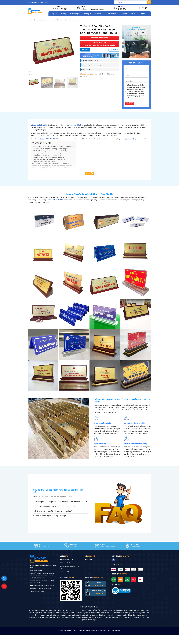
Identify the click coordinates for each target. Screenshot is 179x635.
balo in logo (87, 610)
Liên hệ (124, 14)
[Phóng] (30, 73)
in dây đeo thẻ (112, 617)
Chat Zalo (114, 50)
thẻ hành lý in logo (81, 617)
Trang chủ (53, 14)
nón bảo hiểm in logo (101, 613)
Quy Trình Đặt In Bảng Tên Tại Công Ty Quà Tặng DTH (51, 149)
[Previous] (31, 50)
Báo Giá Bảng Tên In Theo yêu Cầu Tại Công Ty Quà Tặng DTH (53, 146)
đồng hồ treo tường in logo (102, 610)
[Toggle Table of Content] (72, 143)
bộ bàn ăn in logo (59, 613)
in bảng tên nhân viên (44, 617)
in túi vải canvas (143, 617)
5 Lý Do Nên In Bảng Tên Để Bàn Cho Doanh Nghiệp (50, 151)
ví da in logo (111, 615)
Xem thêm (89, 173)
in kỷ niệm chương (45, 613)
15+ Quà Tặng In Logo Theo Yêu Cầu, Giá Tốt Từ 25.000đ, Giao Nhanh (58, 20)
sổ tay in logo (118, 610)
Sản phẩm (97, 14)
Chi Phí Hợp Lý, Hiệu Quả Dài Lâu (45, 161)
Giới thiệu (63, 14)
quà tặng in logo (130, 139)
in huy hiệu (93, 617)
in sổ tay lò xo (124, 617)
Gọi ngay (85, 50)
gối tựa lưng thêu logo (98, 615)
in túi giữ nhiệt (122, 615)
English (142, 14)
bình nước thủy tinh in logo (72, 610)
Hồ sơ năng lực (75, 14)
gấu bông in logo (68, 617)
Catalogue (87, 14)
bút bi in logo (54, 615)
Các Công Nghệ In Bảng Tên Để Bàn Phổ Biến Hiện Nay (51, 168)
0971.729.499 (99, 593)
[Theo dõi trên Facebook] (113, 559)
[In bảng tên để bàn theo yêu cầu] (43, 221)
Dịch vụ (132, 14)
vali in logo (56, 617)
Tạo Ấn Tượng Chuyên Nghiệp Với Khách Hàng (50, 157)
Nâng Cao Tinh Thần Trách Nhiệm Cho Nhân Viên (51, 159)
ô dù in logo (128, 610)
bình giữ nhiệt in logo (36, 610)
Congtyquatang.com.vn (44, 588)
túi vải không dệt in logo (119, 613)
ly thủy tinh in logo (135, 613)
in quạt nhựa (44, 615)
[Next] (75, 50)
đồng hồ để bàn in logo (136, 615)
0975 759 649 (62, 9)
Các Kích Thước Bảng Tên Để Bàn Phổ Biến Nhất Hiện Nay (52, 166)
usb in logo (102, 617)
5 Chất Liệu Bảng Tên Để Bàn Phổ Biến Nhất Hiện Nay (51, 163)
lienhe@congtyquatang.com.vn (92, 9)
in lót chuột (84, 615)
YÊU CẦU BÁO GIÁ (100, 44)
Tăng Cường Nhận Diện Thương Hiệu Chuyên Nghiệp (51, 153)
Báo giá (144, 8)
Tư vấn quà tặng (111, 14)
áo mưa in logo (139, 610)
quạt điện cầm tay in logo (76, 613)
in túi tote (133, 617)
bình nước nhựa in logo (53, 610)
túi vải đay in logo (89, 620)
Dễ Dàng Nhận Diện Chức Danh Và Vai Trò (48, 155)
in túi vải (90, 613)
